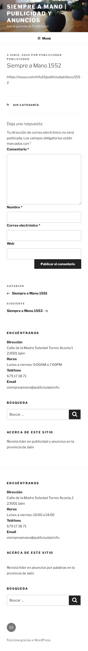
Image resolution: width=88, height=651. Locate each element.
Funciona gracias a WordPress (29, 640)
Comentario (18, 149)
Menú (46, 38)
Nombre (14, 207)
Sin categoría (26, 105)
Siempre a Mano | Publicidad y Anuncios (37, 13)
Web (10, 244)
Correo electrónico (23, 225)
